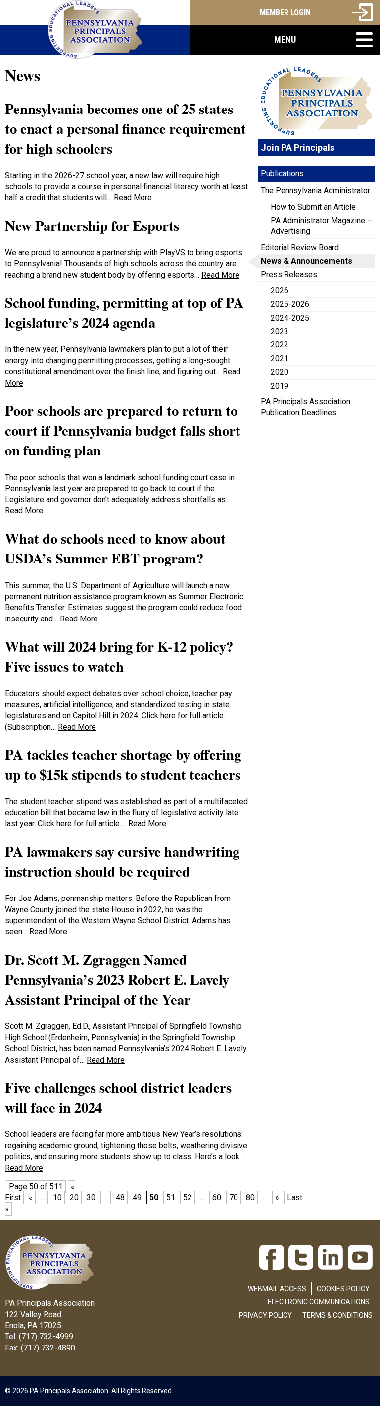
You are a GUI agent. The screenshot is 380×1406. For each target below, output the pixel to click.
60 (216, 1197)
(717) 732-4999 (46, 1336)
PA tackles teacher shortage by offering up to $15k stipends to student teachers (123, 764)
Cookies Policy (343, 1289)
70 (233, 1197)
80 (250, 1197)
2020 (279, 372)
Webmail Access (277, 1289)
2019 (279, 386)
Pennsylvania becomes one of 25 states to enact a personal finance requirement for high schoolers (125, 128)
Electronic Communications (319, 1302)
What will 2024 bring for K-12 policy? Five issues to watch (119, 656)
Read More (133, 197)
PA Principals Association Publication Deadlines (305, 407)
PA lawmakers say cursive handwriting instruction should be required (122, 861)
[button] (285, 40)
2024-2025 (290, 318)
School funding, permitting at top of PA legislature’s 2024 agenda (124, 312)
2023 (279, 331)
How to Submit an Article (313, 207)
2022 (279, 344)
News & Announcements (306, 261)
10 (57, 1197)
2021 (279, 358)
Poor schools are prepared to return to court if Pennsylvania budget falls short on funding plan (122, 430)
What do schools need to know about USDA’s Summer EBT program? (115, 548)
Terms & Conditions (337, 1315)
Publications (282, 173)
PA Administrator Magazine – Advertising (321, 226)
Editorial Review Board (300, 247)
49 (137, 1197)
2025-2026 (290, 304)
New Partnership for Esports (92, 225)
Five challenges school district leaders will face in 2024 (118, 1097)
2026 (279, 290)
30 (91, 1197)
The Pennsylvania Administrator (315, 190)
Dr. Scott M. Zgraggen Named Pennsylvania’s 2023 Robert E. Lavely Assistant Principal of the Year (117, 979)
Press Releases (289, 274)
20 (74, 1197)
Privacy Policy (265, 1315)
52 (187, 1197)
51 (170, 1197)
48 (120, 1197)
